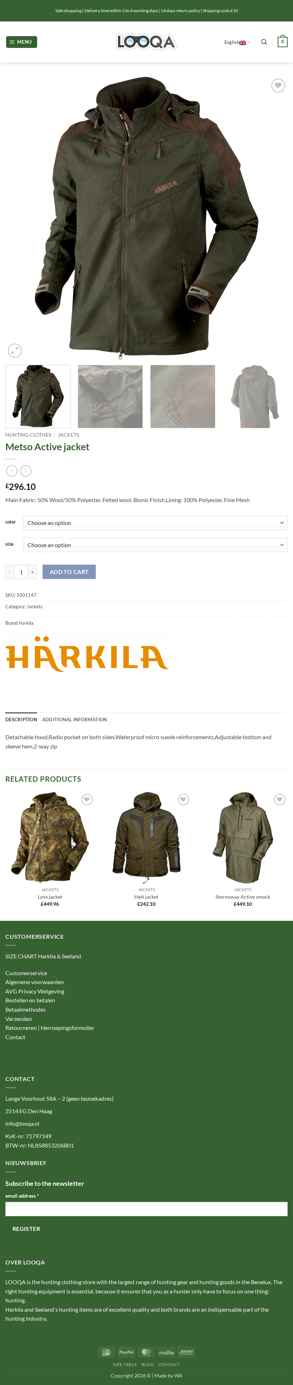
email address (22, 1196)
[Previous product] (25, 470)
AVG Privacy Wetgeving (34, 991)
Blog (147, 1364)
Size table (125, 1364)
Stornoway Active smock (242, 897)
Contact (15, 1036)
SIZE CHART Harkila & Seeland (43, 956)
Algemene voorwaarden (34, 981)
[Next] (273, 218)
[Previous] (20, 218)
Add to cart (69, 572)
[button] (22, 42)
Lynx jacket (50, 897)
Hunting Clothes (28, 435)
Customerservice (26, 972)
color (10, 522)
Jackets (68, 435)
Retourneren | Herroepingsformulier (49, 1027)
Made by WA (168, 1375)
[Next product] (11, 470)
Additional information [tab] (74, 719)
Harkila (26, 623)
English (231, 42)
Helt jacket (146, 897)
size (9, 544)
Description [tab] (21, 719)
